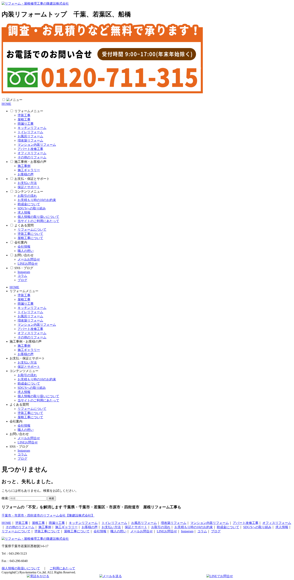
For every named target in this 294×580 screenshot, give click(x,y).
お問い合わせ (24, 255)
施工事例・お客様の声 (30, 161)
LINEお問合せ (28, 263)
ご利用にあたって (62, 568)
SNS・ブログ (23, 268)
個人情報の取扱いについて (21, 568)
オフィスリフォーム (32, 153)
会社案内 (20, 242)
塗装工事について (30, 233)
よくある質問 (24, 225)
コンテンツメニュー (28, 191)
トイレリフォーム (30, 132)
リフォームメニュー (28, 111)
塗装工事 (24, 115)
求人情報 (24, 212)
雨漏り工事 (26, 123)
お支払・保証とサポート (32, 178)
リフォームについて (32, 229)
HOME (6, 104)
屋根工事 (24, 119)
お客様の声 (26, 174)
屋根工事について (30, 238)
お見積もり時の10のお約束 (37, 200)
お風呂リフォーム (30, 136)
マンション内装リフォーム (37, 144)
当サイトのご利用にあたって (38, 221)
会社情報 (24, 246)
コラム (22, 275)
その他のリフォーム (32, 157)
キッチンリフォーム (32, 128)
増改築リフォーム (30, 140)
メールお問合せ (29, 259)
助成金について (29, 204)
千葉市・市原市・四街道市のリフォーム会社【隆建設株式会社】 (48, 515)
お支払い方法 (27, 183)
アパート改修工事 (30, 149)
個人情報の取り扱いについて (38, 216)
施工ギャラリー (29, 170)
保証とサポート (29, 187)
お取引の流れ (27, 195)
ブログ (22, 280)
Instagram (24, 272)
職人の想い (26, 250)
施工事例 (24, 166)
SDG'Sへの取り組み (32, 208)
